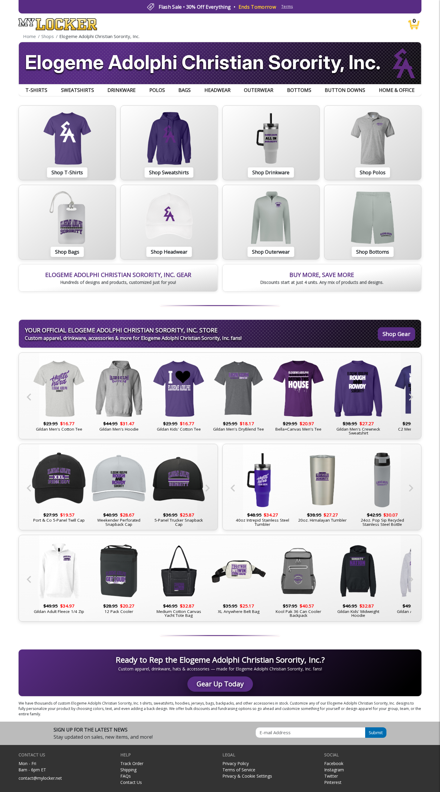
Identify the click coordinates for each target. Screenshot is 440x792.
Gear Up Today (220, 683)
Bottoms (299, 90)
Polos (157, 90)
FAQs (125, 776)
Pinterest (333, 782)
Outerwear (258, 90)
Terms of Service (238, 770)
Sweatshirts (77, 90)
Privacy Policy (235, 763)
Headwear (217, 90)
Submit (376, 732)
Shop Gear (396, 333)
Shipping (128, 770)
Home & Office (397, 90)
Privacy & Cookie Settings (247, 776)
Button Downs (345, 90)
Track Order (131, 763)
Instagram (334, 770)
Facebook (333, 763)
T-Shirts (36, 90)
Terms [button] (287, 6)
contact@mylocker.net (40, 778)
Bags (184, 90)
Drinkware (121, 90)
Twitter (331, 776)
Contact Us (131, 782)
